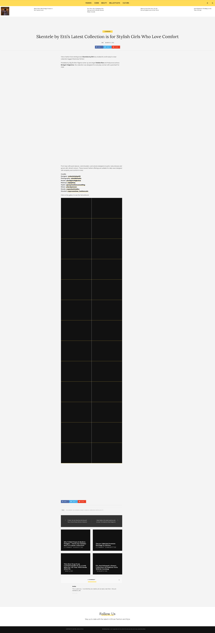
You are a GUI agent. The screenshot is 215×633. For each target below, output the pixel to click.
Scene (96, 3)
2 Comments (68, 547)
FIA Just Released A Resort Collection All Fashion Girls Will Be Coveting (107, 567)
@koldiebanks (76, 178)
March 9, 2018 (110, 42)
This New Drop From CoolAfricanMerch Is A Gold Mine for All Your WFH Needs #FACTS (75, 566)
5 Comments (100, 547)
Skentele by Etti (99, 510)
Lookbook (108, 31)
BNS (102, 42)
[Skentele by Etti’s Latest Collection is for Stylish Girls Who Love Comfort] (76, 208)
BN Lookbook (69, 510)
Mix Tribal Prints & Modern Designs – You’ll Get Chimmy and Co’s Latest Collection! (75, 543)
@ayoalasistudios (72, 189)
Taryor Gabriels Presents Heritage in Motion (105, 544)
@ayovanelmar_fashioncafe (77, 191)
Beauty (104, 3)
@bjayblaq (71, 182)
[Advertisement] (107, 22)
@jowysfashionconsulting (75, 185)
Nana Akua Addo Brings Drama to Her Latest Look (43, 9)
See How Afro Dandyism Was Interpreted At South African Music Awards (95, 10)
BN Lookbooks (76, 510)
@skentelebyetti (74, 176)
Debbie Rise (92, 510)
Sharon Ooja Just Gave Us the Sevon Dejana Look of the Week (150, 9)
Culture (126, 3)
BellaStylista (114, 3)
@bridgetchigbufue (73, 180)
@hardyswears (71, 187)
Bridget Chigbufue (84, 510)
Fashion (88, 3)
